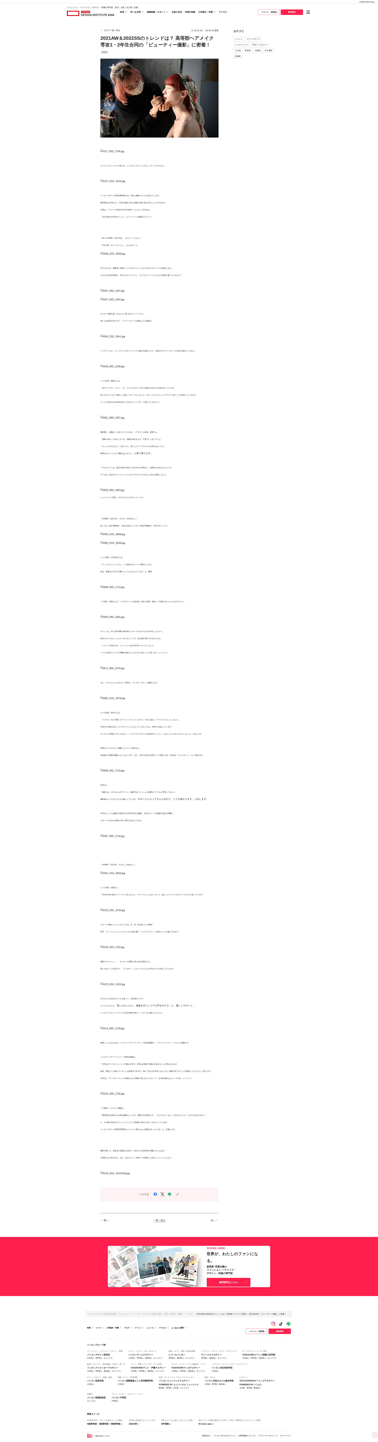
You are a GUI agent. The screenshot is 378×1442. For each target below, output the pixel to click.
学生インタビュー (260, 45)
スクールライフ (253, 39)
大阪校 (257, 50)
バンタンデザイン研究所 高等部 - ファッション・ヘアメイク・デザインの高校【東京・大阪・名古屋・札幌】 (136, 1314)
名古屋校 (268, 50)
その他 (238, 50)
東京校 (248, 50)
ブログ (190, 1314)
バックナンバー (241, 45)
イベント (239, 39)
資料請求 (292, 12)
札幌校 (238, 56)
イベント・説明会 (269, 12)
